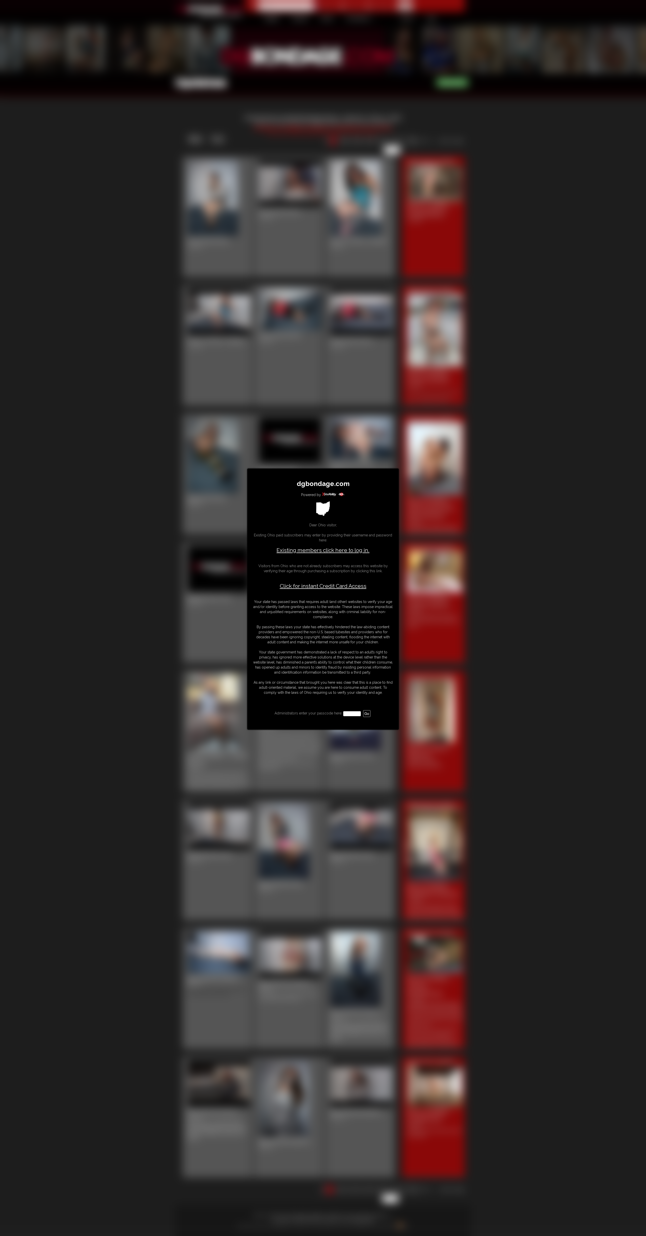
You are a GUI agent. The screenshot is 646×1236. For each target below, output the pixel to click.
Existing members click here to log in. (323, 550)
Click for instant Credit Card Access (323, 586)
